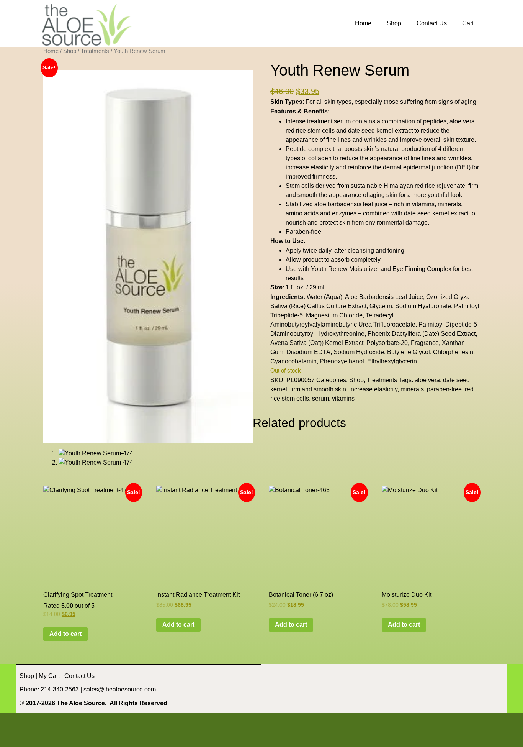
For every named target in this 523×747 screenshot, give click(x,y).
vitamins (343, 398)
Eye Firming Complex (421, 269)
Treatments (95, 51)
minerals (412, 389)
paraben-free (444, 389)
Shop (394, 23)
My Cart (49, 676)
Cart (468, 23)
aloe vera (427, 380)
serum (320, 398)
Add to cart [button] (65, 633)
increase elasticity (373, 389)
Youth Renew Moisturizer (345, 269)
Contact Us (432, 23)
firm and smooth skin (318, 389)
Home (363, 23)
